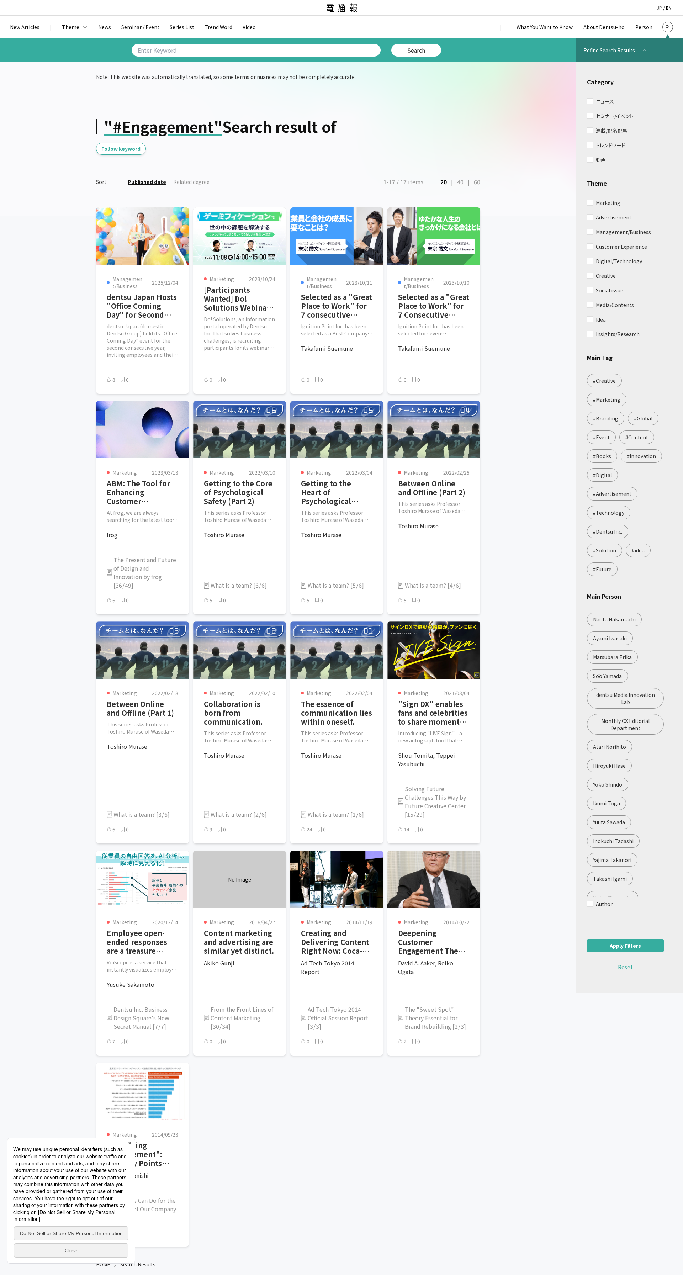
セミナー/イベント (615, 116)
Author (604, 904)
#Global (643, 418)
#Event (601, 437)
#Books (602, 456)
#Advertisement (612, 493)
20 (443, 182)
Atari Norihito (609, 746)
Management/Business (623, 232)
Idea (601, 319)
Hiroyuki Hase (609, 765)
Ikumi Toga (606, 803)
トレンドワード (610, 145)
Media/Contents (615, 305)
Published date (147, 181)
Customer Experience (621, 246)
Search (416, 50)
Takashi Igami (610, 878)
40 (460, 182)
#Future (602, 569)
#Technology (608, 512)
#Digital (602, 474)
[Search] (667, 27)
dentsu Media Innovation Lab (625, 698)
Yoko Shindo (607, 784)
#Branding (605, 418)
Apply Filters (625, 945)
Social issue (609, 290)
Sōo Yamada (607, 675)
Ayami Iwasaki (610, 638)
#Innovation (641, 456)
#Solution (604, 550)
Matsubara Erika (612, 657)
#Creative (604, 380)
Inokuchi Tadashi (613, 841)
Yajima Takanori (612, 859)
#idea (638, 550)
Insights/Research (618, 334)
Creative (606, 276)
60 (477, 182)
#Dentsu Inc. (607, 531)
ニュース (605, 101)
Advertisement (613, 217)
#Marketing (606, 399)
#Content (636, 437)
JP (659, 8)
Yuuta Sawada (609, 822)
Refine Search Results (609, 50)
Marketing (608, 203)
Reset (625, 967)
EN (669, 8)
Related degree (191, 181)
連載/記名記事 (612, 130)
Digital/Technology (619, 261)
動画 (601, 160)
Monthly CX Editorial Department (625, 724)
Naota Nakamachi (614, 619)
